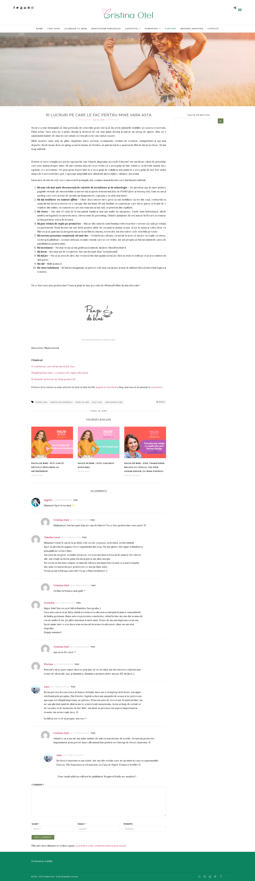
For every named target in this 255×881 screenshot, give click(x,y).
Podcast (170, 28)
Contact (213, 28)
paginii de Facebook (106, 387)
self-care (97, 402)
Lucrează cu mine (75, 28)
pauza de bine (82, 402)
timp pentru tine (113, 402)
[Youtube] (21, 7)
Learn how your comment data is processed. (101, 845)
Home (39, 28)
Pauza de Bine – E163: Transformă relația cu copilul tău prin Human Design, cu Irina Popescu (144, 467)
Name (35, 824)
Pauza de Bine (98, 411)
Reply (75, 500)
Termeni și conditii (41, 861)
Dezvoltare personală (106, 28)
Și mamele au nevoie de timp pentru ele (53, 379)
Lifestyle (131, 28)
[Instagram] (32, 7)
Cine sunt (53, 28)
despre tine (41, 402)
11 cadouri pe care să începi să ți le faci (53, 366)
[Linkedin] (25, 7)
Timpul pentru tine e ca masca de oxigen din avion (59, 372)
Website (128, 824)
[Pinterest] (29, 7)
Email (82, 824)
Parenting (151, 28)
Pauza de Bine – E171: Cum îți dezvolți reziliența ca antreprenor (47, 467)
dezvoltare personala (61, 402)
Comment (38, 785)
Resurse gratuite (192, 28)
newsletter (156, 387)
